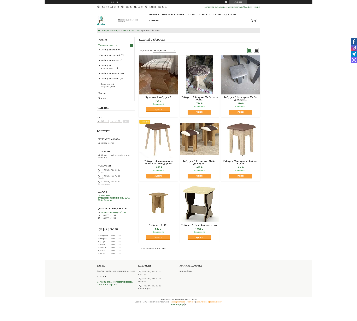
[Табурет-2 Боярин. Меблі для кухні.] (199, 74)
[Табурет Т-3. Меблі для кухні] (199, 202)
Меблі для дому (109, 60)
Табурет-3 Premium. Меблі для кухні (199, 162)
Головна (154, 14)
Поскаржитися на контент (183, 302)
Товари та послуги (173, 14)
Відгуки (102, 98)
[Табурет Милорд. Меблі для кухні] (240, 138)
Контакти (204, 14)
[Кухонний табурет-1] (158, 74)
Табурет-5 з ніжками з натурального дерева (158, 162)
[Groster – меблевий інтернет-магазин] (106, 21)
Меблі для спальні (110, 78)
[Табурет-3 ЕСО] (158, 202)
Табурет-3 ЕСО (158, 225)
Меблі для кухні (130, 30)
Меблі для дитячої (110, 73)
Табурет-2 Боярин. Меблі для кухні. (199, 98)
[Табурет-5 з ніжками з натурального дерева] (158, 138)
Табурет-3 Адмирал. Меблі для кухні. (241, 98)
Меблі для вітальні (110, 55)
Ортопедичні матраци (107, 85)
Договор (154, 20)
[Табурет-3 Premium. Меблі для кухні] (199, 138)
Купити (158, 109)
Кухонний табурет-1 (158, 97)
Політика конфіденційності (209, 302)
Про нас (191, 14)
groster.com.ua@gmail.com (113, 212)
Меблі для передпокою (107, 66)
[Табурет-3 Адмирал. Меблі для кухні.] (240, 74)
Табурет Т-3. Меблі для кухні (199, 225)
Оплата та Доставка (225, 14)
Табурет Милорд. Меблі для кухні (240, 162)
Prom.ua (193, 299)
